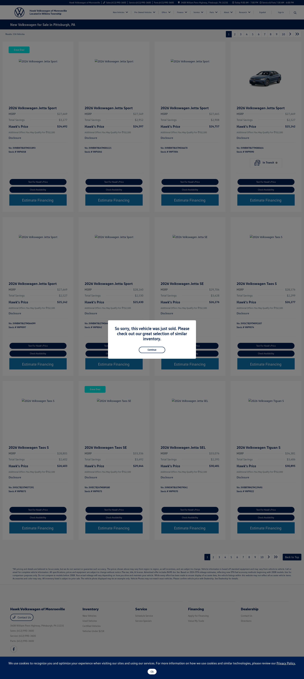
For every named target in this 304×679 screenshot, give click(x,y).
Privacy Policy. (286, 663)
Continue (152, 349)
